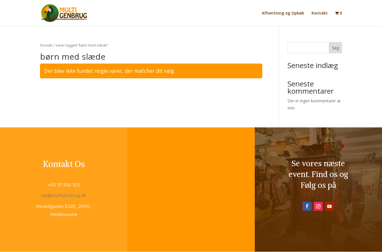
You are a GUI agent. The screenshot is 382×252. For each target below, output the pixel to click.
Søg (335, 47)
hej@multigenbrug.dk (63, 195)
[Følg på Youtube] (329, 206)
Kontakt (320, 13)
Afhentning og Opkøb (283, 13)
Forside (46, 45)
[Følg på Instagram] (318, 206)
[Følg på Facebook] (307, 206)
